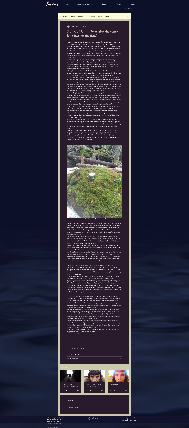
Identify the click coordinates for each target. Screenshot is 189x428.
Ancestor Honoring (76, 16)
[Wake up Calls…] (118, 376)
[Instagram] (89, 418)
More (107, 16)
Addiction (91, 16)
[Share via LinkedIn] (75, 354)
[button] (127, 16)
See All (127, 367)
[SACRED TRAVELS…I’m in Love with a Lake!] (94, 376)
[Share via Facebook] (68, 354)
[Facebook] (93, 418)
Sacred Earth (70, 348)
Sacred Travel (77, 348)
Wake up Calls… (115, 384)
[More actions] (121, 26)
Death (82, 348)
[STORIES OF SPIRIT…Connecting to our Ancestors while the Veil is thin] (70, 376)
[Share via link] (78, 354)
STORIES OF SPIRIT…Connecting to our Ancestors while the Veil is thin (70, 385)
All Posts (63, 16)
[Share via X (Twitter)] (71, 354)
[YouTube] (96, 418)
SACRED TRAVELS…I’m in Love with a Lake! (93, 385)
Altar (100, 16)
